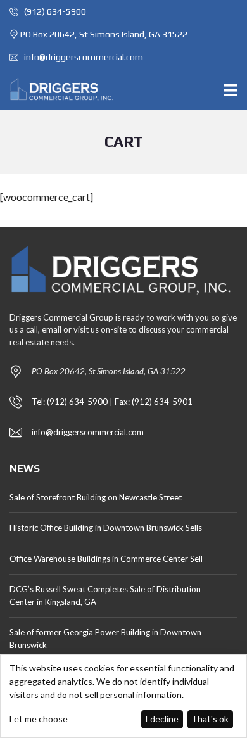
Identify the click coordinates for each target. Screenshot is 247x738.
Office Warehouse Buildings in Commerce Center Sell (106, 559)
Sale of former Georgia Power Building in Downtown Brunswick (105, 638)
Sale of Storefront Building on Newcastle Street (96, 497)
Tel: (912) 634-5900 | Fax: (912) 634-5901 (112, 402)
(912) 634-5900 (54, 11)
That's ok (210, 718)
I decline (162, 718)
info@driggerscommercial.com (82, 57)
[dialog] (123, 696)
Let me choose (39, 718)
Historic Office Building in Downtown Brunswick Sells (106, 528)
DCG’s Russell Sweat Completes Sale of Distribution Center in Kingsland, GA (105, 595)
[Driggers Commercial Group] (58, 89)
